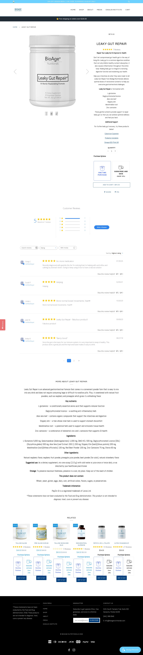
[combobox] (48, 248)
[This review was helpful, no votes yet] (117, 311)
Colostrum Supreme (112, 133)
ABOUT (90, 10)
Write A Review (102, 227)
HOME (73, 10)
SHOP (81, 10)
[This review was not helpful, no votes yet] (121, 274)
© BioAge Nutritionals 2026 (71, 634)
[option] (51, 71)
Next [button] (86, 71)
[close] (141, 19)
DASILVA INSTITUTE (114, 10)
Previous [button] (16, 71)
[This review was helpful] (117, 293)
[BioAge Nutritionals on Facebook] (69, 650)
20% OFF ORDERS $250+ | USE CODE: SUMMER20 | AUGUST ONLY (71, 1)
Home (15, 27)
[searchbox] (27, 247)
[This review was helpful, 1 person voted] (117, 274)
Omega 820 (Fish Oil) (111, 142)
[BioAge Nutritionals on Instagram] (74, 650)
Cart (127, 10)
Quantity (111, 148)
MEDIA (99, 10)
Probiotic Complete (111, 138)
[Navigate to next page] (79, 360)
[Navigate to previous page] (64, 360)
